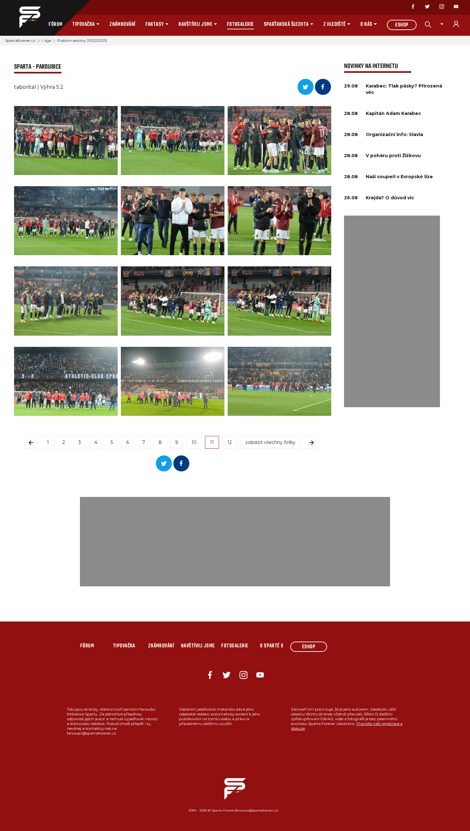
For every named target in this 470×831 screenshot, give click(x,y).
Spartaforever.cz (20, 40)
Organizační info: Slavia (394, 134)
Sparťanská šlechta (286, 24)
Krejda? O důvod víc (390, 198)
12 (229, 442)
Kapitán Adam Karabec (393, 113)
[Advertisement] (392, 311)
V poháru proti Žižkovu (393, 155)
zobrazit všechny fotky (270, 442)
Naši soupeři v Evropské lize (399, 176)
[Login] (459, 24)
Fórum (55, 24)
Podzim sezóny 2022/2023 (82, 40)
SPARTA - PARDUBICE (37, 67)
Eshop (401, 25)
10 (194, 442)
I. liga (46, 40)
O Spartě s (272, 646)
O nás (366, 24)
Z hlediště (334, 24)
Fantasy (154, 24)
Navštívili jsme (195, 24)
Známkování (122, 24)
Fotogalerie (240, 24)
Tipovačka (83, 24)
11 (212, 442)
